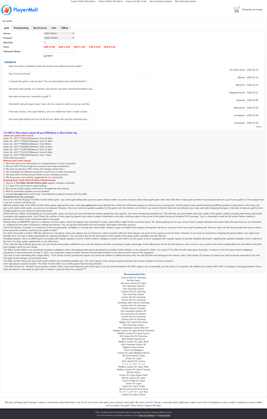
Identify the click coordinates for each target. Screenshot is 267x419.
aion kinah (202, 402)
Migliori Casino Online (133, 347)
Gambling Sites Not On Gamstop (134, 302)
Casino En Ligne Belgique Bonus (134, 353)
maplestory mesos (246, 402)
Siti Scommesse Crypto (133, 355)
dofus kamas (137, 405)
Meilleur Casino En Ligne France (134, 333)
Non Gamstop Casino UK (133, 344)
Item (54, 28)
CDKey (64, 28)
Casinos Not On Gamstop (133, 277)
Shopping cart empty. (252, 9)
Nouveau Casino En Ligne (133, 283)
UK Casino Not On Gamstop (133, 336)
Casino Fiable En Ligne (133, 380)
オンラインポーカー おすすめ (133, 392)
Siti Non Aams (133, 280)
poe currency (116, 402)
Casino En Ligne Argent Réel (133, 375)
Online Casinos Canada (133, 308)
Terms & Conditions (146, 415)
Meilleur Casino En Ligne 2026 (133, 366)
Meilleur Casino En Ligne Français (133, 369)
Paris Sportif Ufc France (133, 361)
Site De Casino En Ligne (133, 378)
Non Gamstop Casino (133, 288)
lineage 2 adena (37, 402)
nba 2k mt (81, 402)
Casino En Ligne (133, 358)
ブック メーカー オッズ (133, 364)
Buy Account (40, 28)
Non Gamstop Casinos (134, 286)
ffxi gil (157, 402)
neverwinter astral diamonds (61, 402)
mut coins (92, 402)
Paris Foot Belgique (133, 350)
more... (260, 126)
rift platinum (215, 402)
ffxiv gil (8, 402)
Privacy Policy (165, 415)
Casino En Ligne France (133, 394)
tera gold (103, 402)
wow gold (129, 402)
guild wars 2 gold (187, 402)
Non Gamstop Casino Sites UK (133, 327)
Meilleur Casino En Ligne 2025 (133, 341)
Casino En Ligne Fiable (133, 386)
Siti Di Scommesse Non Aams (133, 389)
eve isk (149, 402)
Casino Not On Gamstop (134, 297)
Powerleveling (21, 28)
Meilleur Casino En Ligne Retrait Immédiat (133, 330)
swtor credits (229, 402)
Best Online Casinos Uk (133, 339)
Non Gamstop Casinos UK (133, 311)
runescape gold (169, 402)
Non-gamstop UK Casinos (133, 314)
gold (6, 28)
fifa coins (140, 402)
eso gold (125, 405)
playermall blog (152, 405)
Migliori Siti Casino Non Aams (133, 322)
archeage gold (20, 402)
